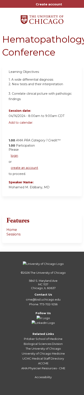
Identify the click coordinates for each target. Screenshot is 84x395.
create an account (24, 168)
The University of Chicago (48, 272)
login (14, 156)
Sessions (13, 234)
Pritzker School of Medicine (43, 339)
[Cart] (67, 6)
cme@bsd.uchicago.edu (43, 299)
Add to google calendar (13, 132)
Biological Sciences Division (43, 343)
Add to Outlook (42, 132)
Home (11, 230)
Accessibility (43, 377)
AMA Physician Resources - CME (43, 368)
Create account (49, 4)
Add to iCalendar (32, 132)
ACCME (43, 363)
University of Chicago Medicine (43, 353)
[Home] (42, 18)
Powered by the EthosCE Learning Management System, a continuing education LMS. (66, 392)
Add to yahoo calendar (22, 132)
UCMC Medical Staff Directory (43, 358)
